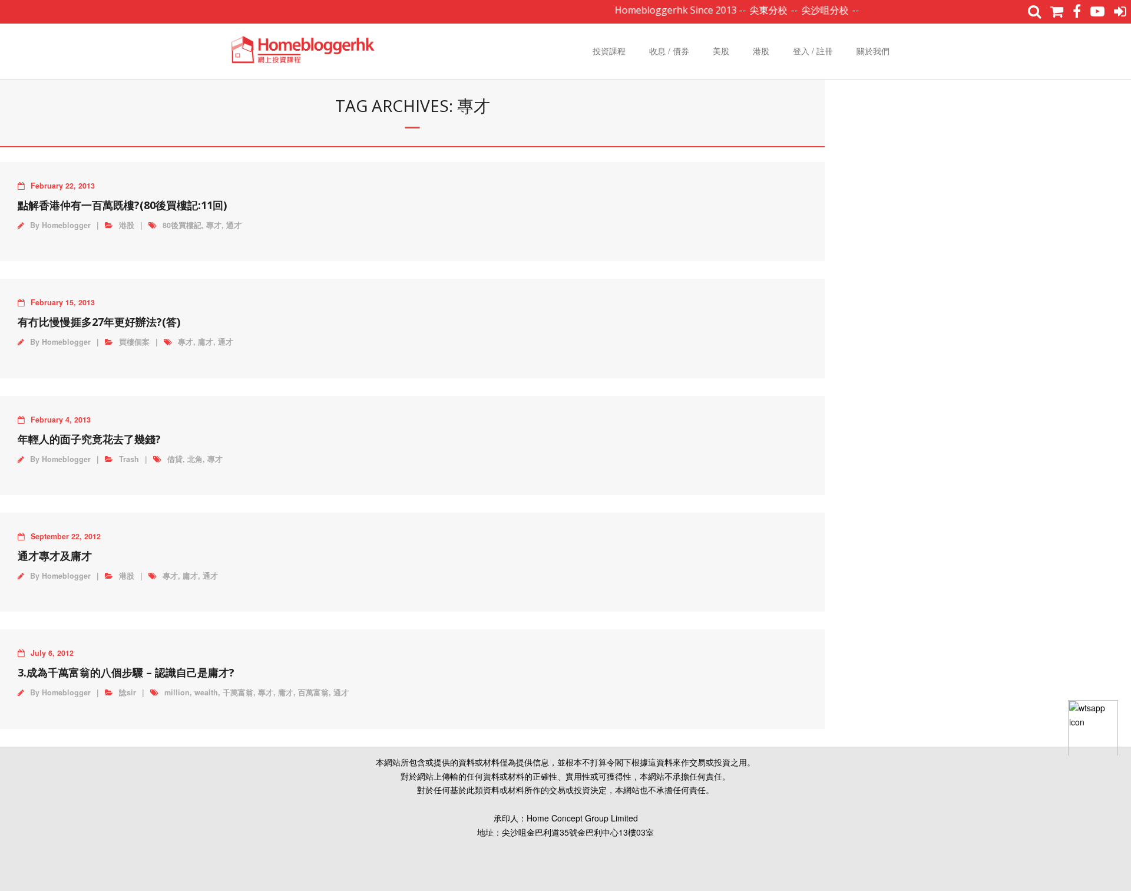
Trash (129, 459)
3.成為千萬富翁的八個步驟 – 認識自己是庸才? (126, 672)
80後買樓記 (182, 225)
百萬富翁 (313, 692)
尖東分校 (753, 10)
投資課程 (609, 51)
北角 (195, 459)
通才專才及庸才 (55, 556)
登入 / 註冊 (813, 51)
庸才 (205, 341)
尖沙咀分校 (810, 10)
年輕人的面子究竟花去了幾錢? (89, 439)
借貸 (175, 459)
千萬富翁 (238, 692)
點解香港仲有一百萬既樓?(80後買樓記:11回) (122, 205)
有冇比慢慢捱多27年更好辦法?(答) (99, 322)
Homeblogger (66, 225)
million (177, 692)
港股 (761, 51)
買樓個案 (134, 341)
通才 (234, 225)
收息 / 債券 (669, 51)
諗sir (127, 692)
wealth (206, 692)
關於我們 (872, 51)
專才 (213, 225)
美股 (721, 51)
